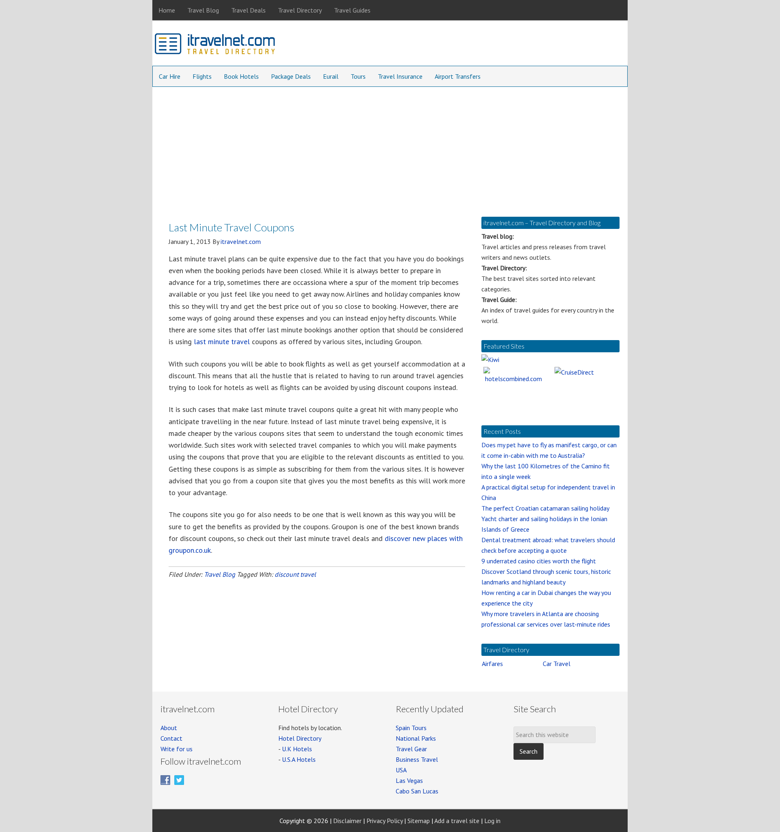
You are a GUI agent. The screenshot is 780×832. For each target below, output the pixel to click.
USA (401, 770)
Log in (492, 821)
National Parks (416, 738)
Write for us (176, 749)
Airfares (492, 664)
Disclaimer (347, 821)
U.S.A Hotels (299, 759)
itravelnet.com (215, 45)
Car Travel (556, 664)
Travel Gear (411, 749)
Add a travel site (456, 821)
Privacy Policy (384, 821)
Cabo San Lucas (417, 791)
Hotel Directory (299, 738)
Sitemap (418, 821)
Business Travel (417, 759)
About (168, 728)
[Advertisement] (390, 148)
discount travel (295, 574)
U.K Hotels (297, 749)
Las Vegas (409, 780)
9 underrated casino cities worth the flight (538, 561)
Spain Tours (411, 728)
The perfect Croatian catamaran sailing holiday (545, 508)
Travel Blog (219, 574)
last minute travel (222, 341)
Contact (171, 738)
